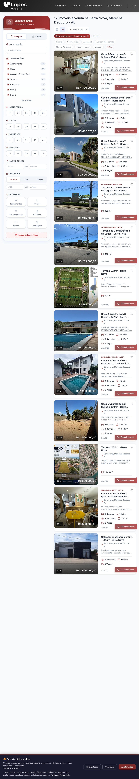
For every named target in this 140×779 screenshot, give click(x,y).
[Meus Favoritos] (134, 6)
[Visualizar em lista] (62, 29)
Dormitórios (16, 107)
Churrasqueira (72, 42)
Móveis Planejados (63, 47)
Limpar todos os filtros (28, 235)
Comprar (60, 6)
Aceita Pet (87, 42)
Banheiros (14, 134)
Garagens (14, 148)
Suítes (12, 121)
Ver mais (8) (26, 100)
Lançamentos (94, 6)
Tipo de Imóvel (16, 58)
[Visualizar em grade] (57, 29)
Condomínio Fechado (105, 42)
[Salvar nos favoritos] (132, 54)
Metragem (14, 174)
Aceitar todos (127, 767)
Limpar (95, 36)
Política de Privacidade (60, 775)
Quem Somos (114, 6)
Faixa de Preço (16, 161)
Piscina (59, 42)
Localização (15, 44)
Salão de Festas (82, 47)
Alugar (76, 6)
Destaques (15, 194)
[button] (58, 71)
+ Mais (109, 47)
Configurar (109, 767)
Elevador (98, 47)
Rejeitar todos (92, 767)
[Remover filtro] (87, 36)
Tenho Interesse (127, 87)
